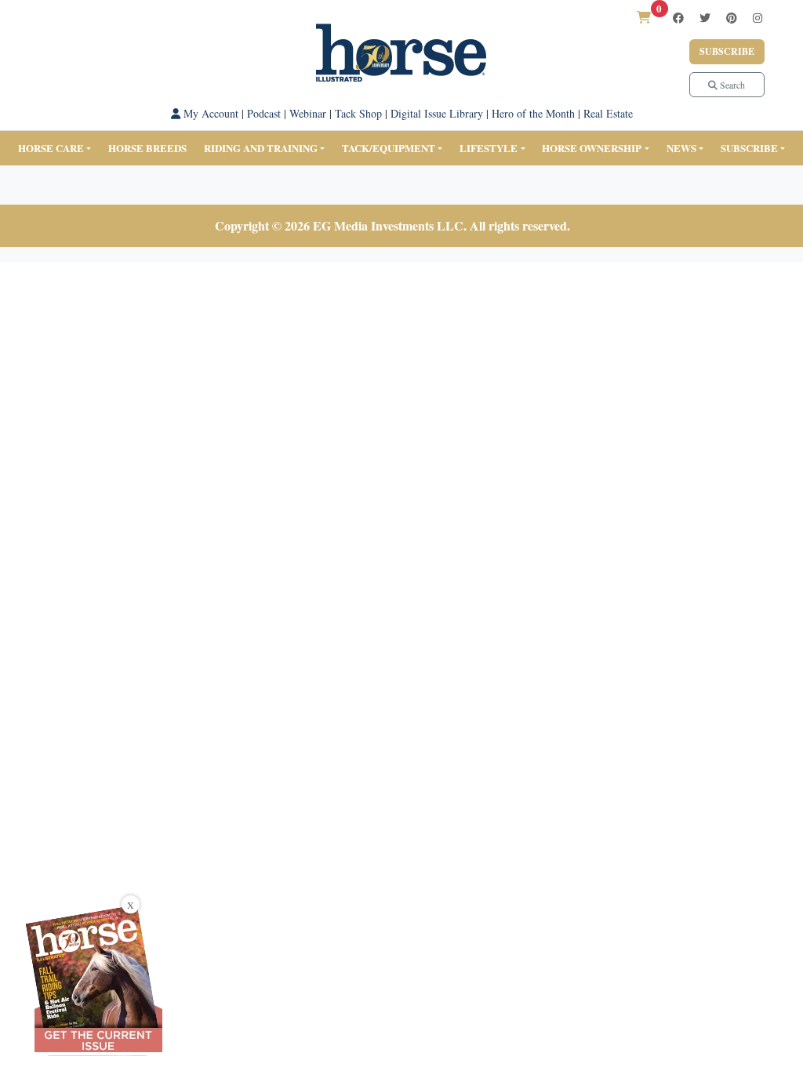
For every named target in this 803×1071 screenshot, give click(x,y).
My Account (209, 113)
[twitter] (704, 17)
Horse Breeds (147, 147)
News (681, 147)
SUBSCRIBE (749, 147)
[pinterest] (731, 17)
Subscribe (726, 51)
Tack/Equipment (388, 147)
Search (731, 84)
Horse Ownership (591, 147)
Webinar (307, 113)
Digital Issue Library (437, 113)
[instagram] (757, 17)
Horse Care (51, 147)
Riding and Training (261, 147)
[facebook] (678, 17)
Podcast (264, 113)
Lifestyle (489, 147)
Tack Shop (358, 113)
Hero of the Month (533, 113)
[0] (644, 17)
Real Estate (608, 113)
